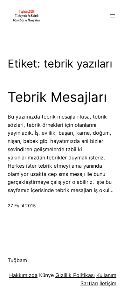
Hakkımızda (23, 275)
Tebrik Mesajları (57, 97)
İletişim (108, 283)
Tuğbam (17, 260)
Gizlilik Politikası (75, 275)
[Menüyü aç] (112, 16)
